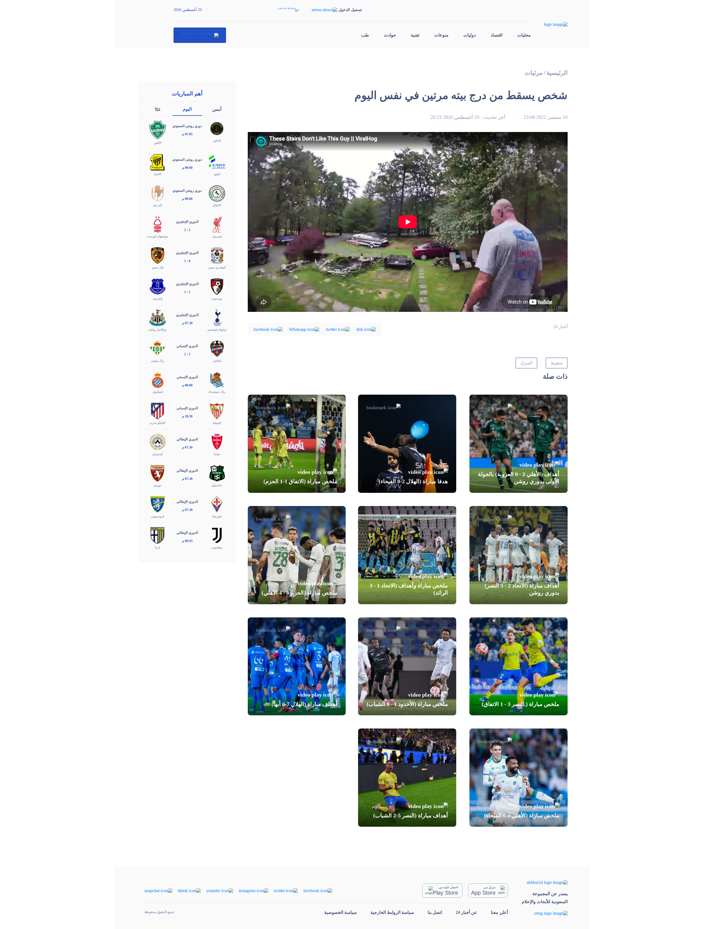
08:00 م (187, 385)
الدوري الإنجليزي (187, 222)
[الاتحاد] (157, 161)
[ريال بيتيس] (157, 348)
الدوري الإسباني (187, 346)
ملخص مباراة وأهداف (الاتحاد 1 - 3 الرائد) (409, 589)
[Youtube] (219, 890)
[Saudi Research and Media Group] (545, 913)
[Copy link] (366, 329)
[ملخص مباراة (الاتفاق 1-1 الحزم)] (297, 444)
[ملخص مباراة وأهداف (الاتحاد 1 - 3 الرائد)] (407, 555)
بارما (157, 547)
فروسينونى (157, 516)
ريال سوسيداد (217, 391)
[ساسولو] (217, 472)
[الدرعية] (157, 192)
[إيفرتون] (157, 286)
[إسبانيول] (157, 379)
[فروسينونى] (157, 503)
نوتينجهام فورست (157, 236)
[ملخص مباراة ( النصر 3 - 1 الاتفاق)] (518, 666)
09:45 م (187, 541)
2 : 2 (187, 230)
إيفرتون (157, 298)
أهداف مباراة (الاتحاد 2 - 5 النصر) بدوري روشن (522, 589)
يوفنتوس (216, 547)
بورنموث (216, 298)
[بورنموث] (217, 286)
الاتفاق (217, 205)
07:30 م (187, 323)
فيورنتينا (217, 516)
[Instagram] (253, 890)
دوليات (469, 35)
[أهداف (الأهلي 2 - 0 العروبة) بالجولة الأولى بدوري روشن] (518, 444)
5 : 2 (187, 354)
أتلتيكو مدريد (157, 422)
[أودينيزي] (157, 441)
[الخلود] (217, 128)
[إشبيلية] (217, 410)
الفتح (217, 174)
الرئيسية (557, 72)
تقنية (415, 35)
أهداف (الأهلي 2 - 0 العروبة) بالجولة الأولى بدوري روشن (518, 477)
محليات (524, 35)
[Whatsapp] (304, 329)
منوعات (441, 35)
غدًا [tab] (157, 109)
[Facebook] (268, 329)
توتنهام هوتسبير (217, 329)
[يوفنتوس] (217, 534)
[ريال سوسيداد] (217, 379)
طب (365, 35)
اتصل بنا (435, 912)
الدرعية (157, 205)
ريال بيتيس (157, 360)
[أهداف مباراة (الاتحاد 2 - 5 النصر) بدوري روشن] (518, 555)
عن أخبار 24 (466, 912)
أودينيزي (157, 453)
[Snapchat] (158, 890)
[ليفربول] (217, 223)
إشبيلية (217, 422)
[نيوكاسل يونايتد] (157, 317)
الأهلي (157, 142)
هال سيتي (158, 267)
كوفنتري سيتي (217, 267)
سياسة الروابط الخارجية (392, 912)
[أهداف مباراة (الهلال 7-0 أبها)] (297, 666)
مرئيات (534, 72)
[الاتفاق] (217, 192)
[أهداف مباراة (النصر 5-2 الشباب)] (407, 778)
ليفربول (217, 236)
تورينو (157, 485)
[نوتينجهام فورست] (157, 223)
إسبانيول (157, 391)
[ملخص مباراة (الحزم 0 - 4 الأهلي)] (297, 555)
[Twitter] (338, 329)
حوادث (390, 35)
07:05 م (187, 134)
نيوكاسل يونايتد (157, 329)
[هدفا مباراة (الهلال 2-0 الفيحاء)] (407, 444)
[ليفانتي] (217, 348)
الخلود (217, 140)
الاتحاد (157, 174)
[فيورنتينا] (217, 503)
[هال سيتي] (157, 255)
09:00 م (187, 168)
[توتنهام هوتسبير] (217, 317)
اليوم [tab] (187, 109)
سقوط (557, 363)
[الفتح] (217, 161)
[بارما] (157, 534)
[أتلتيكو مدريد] (157, 410)
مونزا (217, 453)
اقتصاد (496, 35)
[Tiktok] (189, 890)
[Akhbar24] (545, 882)
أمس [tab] (216, 109)
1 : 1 (187, 292)
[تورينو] (157, 472)
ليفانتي (217, 360)
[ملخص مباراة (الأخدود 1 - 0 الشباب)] (407, 666)
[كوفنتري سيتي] (217, 255)
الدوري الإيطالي (187, 439)
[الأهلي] (157, 129)
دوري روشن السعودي (187, 126)
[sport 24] (200, 35)
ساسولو (217, 485)
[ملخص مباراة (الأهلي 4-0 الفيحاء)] (518, 778)
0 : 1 (187, 261)
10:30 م (187, 416)
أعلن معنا (499, 912)
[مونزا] (217, 441)
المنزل (526, 363)
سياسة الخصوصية (340, 912)
